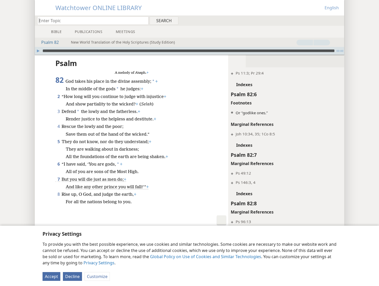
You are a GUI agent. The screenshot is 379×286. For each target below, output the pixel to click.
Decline (72, 276)
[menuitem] (338, 20)
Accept (51, 276)
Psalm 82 (50, 42)
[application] (189, 51)
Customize (97, 276)
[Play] (38, 51)
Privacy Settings (99, 263)
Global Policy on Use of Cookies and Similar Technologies (205, 256)
